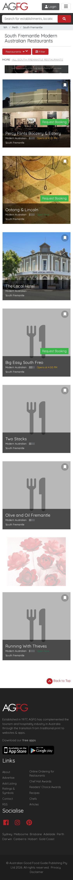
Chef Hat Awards (40, 781)
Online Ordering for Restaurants (41, 774)
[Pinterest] (30, 823)
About (6, 772)
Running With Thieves (26, 646)
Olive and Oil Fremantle (27, 515)
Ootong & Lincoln (21, 209)
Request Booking (54, 122)
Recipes (34, 793)
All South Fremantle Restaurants (37, 59)
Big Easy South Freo (24, 362)
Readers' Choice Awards (45, 787)
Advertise (8, 777)
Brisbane (36, 834)
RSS (5, 804)
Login (52, 7)
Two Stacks (16, 439)
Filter (41, 51)
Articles (34, 804)
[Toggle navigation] (66, 6)
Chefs (33, 799)
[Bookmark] (65, 85)
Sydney (7, 834)
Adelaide (49, 834)
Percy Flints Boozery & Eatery (33, 133)
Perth (15, 27)
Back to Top (62, 681)
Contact (7, 799)
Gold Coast (46, 839)
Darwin (7, 839)
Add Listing (9, 783)
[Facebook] (6, 823)
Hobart (32, 839)
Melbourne (21, 834)
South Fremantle (32, 27)
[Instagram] (18, 823)
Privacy (56, 867)
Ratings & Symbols (8, 791)
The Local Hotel (20, 286)
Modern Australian (15, 138)
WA (5, 27)
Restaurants (14, 51)
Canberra (19, 839)
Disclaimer (36, 872)
